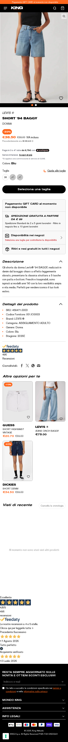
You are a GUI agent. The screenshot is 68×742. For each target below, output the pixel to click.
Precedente (6, 632)
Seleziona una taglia (34, 189)
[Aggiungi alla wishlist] (61, 98)
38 (5, 177)
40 (12, 177)
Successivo (20, 632)
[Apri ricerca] (54, 8)
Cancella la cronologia (52, 505)
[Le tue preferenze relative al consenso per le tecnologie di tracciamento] (6, 736)
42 (20, 177)
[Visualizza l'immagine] (32, 105)
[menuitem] (62, 8)
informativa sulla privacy (36, 691)
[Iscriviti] (62, 681)
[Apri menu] (5, 8)
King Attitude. (38, 731)
